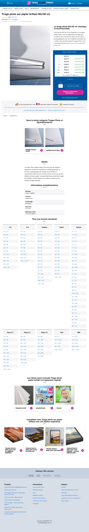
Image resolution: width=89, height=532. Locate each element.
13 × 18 (40, 231)
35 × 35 (57, 254)
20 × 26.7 (75, 257)
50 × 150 (23, 346)
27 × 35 (74, 280)
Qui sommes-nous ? (39, 487)
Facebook (36, 503)
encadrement (34, 8)
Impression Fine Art (10, 490)
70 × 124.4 (58, 340)
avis (14, 17)
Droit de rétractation (39, 498)
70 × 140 (6, 359)
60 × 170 (74, 319)
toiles (26, 8)
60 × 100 (74, 316)
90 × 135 (6, 264)
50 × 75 (5, 248)
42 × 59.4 (75, 343)
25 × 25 (57, 244)
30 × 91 (74, 290)
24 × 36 (5, 238)
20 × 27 (74, 261)
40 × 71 (57, 336)
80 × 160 (6, 362)
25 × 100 (40, 340)
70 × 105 (6, 257)
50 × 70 (40, 261)
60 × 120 (6, 356)
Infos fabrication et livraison (69, 495)
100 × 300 (24, 362)
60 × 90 (5, 251)
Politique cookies (38, 495)
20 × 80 (40, 336)
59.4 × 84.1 (75, 346)
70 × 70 (57, 267)
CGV (34, 492)
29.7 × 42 (75, 340)
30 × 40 (23, 241)
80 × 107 (74, 326)
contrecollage (46, 8)
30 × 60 (5, 346)
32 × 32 (57, 251)
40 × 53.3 (23, 244)
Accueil (5, 115)
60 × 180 (23, 349)
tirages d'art (18, 8)
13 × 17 (74, 238)
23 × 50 (74, 277)
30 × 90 (23, 340)
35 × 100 (74, 297)
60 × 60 (57, 264)
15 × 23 (74, 251)
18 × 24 (23, 235)
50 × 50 (57, 261)
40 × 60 (5, 244)
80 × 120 (6, 261)
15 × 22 (74, 248)
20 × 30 (5, 235)
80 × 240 (23, 356)
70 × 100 (40, 274)
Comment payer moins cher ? (56, 110)
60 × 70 (74, 313)
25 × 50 (5, 343)
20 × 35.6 (75, 267)
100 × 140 (41, 283)
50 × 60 (40, 251)
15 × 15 (57, 231)
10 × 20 (5, 336)
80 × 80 (57, 270)
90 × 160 (57, 346)
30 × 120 (40, 343)
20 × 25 (40, 235)
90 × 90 (57, 274)
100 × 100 (58, 277)
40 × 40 (57, 257)
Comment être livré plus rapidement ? (35, 110)
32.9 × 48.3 (75, 293)
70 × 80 (74, 323)
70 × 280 (40, 356)
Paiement (64, 492)
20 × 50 (74, 270)
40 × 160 (40, 346)
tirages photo (7, 8)
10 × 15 (5, 231)
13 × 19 (74, 241)
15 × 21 (74, 244)
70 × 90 (40, 270)
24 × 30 (40, 238)
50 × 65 (40, 254)
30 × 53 (74, 283)
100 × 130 (41, 280)
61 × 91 (40, 267)
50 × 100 (6, 353)
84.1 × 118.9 (75, 349)
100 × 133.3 (24, 261)
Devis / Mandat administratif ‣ (70, 97)
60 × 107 (40, 264)
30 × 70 (74, 287)
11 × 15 (74, 231)
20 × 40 (5, 340)
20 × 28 (74, 264)
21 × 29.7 (75, 336)
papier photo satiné (72, 43)
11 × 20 (74, 235)
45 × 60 (23, 248)
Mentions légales (38, 490)
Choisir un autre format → (70, 52)
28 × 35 (40, 241)
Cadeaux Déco (74, 8)
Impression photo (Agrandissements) (15, 487)
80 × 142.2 (58, 343)
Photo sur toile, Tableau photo (13, 497)
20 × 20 (57, 235)
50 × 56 (74, 306)
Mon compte (65, 501)
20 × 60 (23, 336)
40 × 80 (5, 349)
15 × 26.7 (75, 254)
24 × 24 (57, 241)
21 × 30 (74, 274)
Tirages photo (13, 115)
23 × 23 (57, 238)
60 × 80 (23, 251)
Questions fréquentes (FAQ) (69, 490)
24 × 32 (23, 238)
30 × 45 (5, 241)
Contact (63, 487)
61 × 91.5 (6, 254)
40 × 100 (74, 303)
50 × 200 (40, 349)
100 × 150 (6, 267)
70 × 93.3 (23, 254)
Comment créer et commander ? (71, 498)
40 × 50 (40, 248)
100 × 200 (6, 369)
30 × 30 (57, 248)
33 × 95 (40, 244)
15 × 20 (23, 231)
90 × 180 (6, 366)
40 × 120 (23, 343)
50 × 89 (74, 310)
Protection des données (40, 501)
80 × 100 (40, 277)
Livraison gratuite (27, 21)
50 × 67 (40, 257)
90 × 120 (23, 257)
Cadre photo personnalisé (12, 500)
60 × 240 (40, 353)
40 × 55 (74, 300)
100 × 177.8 (58, 349)
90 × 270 (23, 359)
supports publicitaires (60, 8)
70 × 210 (23, 353)
